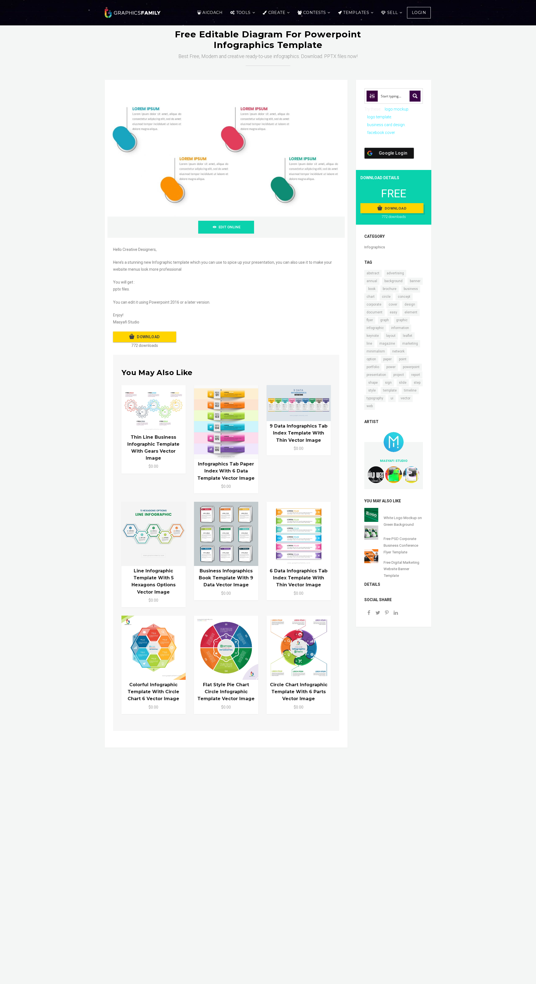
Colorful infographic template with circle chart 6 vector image (153, 691)
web (370, 406)
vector (405, 398)
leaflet (407, 336)
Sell (392, 12)
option (371, 359)
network (398, 351)
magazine (387, 343)
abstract (373, 273)
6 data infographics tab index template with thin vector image (298, 577)
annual (372, 281)
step (417, 383)
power (391, 367)
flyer (370, 320)
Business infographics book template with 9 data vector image (226, 577)
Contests (314, 12)
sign (388, 383)
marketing (410, 343)
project (398, 375)
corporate (374, 304)
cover (393, 304)
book (371, 289)
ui (392, 398)
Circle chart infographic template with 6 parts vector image (298, 691)
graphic (402, 320)
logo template (379, 117)
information (400, 328)
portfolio (373, 367)
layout (391, 336)
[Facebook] (368, 613)
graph (384, 320)
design (410, 304)
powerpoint (411, 367)
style (372, 390)
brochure (389, 289)
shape (373, 383)
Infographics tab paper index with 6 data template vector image (226, 471)
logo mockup (396, 109)
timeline (410, 390)
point (402, 359)
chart (371, 297)
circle (386, 297)
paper (387, 359)
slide (402, 383)
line (369, 343)
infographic (375, 328)
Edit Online (229, 227)
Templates (356, 12)
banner (415, 281)
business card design (386, 125)
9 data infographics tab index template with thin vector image (298, 433)
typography (375, 398)
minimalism (376, 351)
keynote (373, 336)
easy (393, 312)
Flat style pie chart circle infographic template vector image (226, 691)
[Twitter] (377, 613)
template (390, 390)
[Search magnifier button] (415, 96)
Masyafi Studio (394, 461)
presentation (376, 375)
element (411, 312)
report (415, 375)
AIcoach (212, 12)
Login (419, 12)
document (374, 312)
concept (404, 297)
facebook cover (381, 132)
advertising (395, 273)
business (411, 289)
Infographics (374, 247)
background (393, 281)
